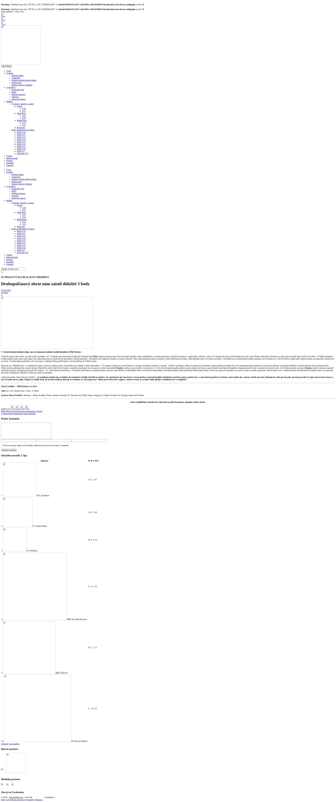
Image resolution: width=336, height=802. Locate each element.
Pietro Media (38, 797)
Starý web (5, 800)
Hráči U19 (21, 132)
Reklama (38, 800)
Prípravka (21, 127)
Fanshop (9, 165)
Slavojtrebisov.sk (16, 797)
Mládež (9, 101)
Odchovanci (17, 83)
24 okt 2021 (6, 290)
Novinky (4, 292)
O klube (9, 73)
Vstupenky (16, 78)
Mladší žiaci (22, 120)
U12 (24, 125)
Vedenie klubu (17, 75)
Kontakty (10, 163)
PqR (57, 797)
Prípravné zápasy (19, 99)
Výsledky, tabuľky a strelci (23, 104)
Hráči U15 (21, 137)
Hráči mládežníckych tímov (23, 130)
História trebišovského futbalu (24, 80)
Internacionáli (12, 158)
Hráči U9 (21, 151)
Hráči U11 (21, 146)
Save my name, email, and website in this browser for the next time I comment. (36, 445)
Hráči (14, 92)
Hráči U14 (21, 139)
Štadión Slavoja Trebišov (22, 85)
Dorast (19, 106)
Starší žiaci (21, 113)
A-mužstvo (10, 87)
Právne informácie (17, 800)
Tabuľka (15, 97)
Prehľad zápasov (18, 94)
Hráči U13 (21, 142)
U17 (24, 111)
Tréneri (9, 156)
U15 (24, 116)
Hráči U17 (21, 135)
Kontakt (30, 800)
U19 (24, 109)
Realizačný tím (18, 90)
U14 (24, 118)
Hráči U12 (21, 144)
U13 (24, 123)
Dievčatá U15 (22, 153)
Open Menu (6, 66)
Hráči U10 (21, 149)
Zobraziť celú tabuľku (10, 744)
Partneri (9, 161)
